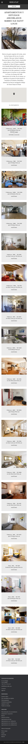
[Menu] (2, 2)
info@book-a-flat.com (6, 686)
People (3, 733)
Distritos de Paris (5, 717)
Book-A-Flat (14, 2)
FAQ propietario (5, 700)
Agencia (3, 690)
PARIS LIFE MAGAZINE (5, 728)
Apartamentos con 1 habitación (8, 721)
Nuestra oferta (4, 696)
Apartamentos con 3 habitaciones (9, 725)
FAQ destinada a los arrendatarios (9, 712)
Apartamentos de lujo (6, 719)
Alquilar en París (5, 704)
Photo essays (4, 731)
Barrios (3, 715)
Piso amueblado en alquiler (7, 698)
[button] (24, 38)
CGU (23, 742)
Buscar (14, 6)
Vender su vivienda (5, 706)
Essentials (3, 734)
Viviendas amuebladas (6, 702)
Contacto (3, 688)
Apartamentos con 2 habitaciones (9, 723)
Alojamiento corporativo (7, 713)
